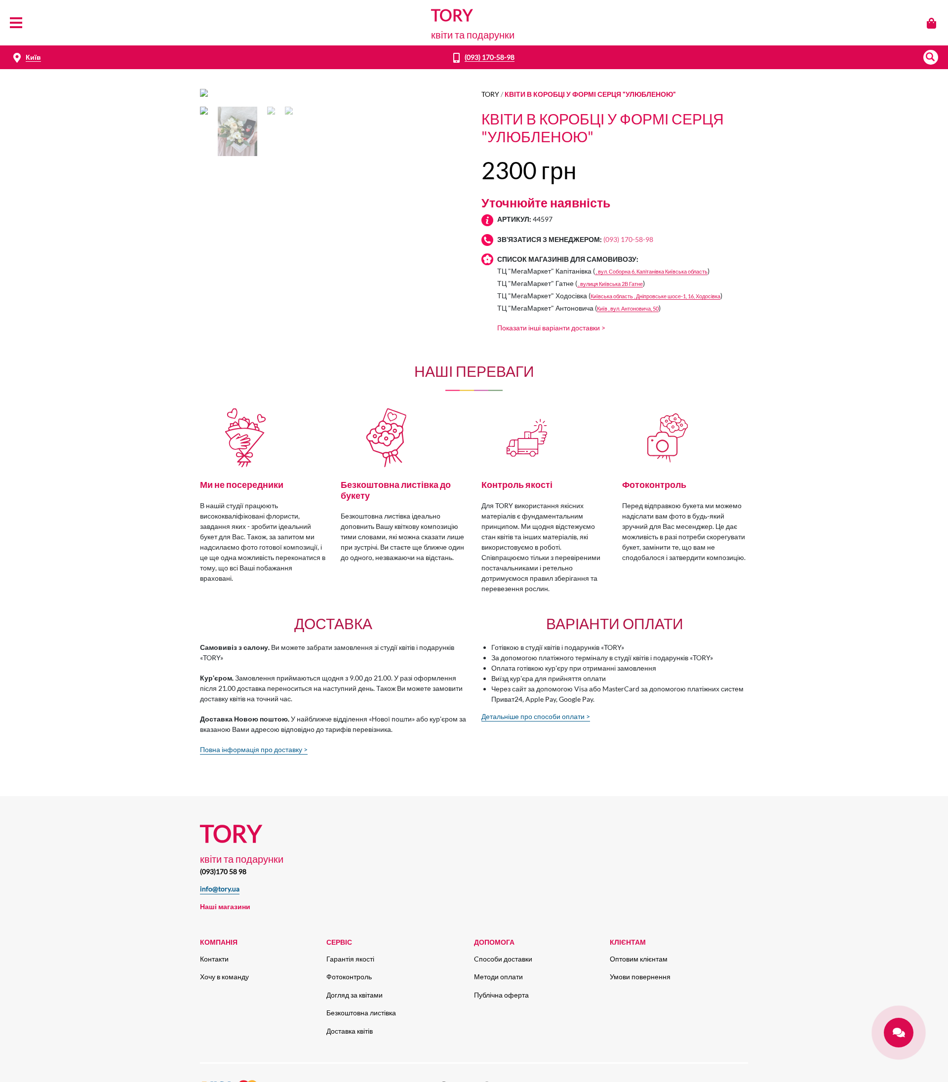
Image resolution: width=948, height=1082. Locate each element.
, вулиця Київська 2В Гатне (610, 284)
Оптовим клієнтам (639, 959)
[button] (930, 57)
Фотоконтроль (349, 976)
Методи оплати (498, 976)
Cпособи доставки (503, 959)
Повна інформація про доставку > (254, 749)
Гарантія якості (350, 959)
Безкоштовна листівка (361, 1012)
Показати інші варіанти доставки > (551, 327)
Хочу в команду (224, 976)
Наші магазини (225, 906)
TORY (490, 94)
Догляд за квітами (354, 995)
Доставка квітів (349, 1031)
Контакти (214, 959)
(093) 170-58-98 (489, 57)
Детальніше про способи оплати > (535, 716)
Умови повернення (640, 976)
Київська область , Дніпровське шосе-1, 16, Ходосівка (655, 296)
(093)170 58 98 (223, 871)
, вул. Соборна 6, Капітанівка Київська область (651, 271)
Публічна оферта (501, 995)
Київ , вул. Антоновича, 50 (628, 308)
